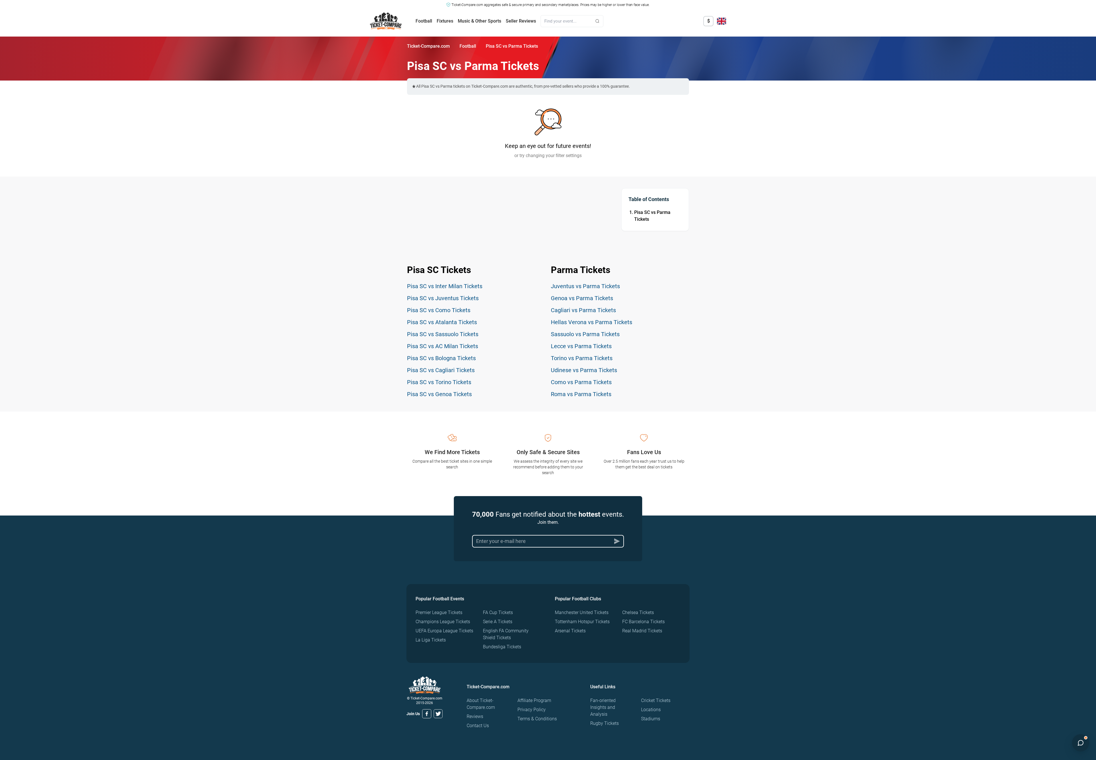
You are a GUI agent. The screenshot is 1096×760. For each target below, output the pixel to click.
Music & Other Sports (479, 21)
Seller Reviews (521, 21)
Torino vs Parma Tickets (582, 358)
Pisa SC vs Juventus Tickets (443, 298)
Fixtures (445, 21)
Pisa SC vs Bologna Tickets (441, 358)
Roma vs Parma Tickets (581, 394)
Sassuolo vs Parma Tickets (585, 334)
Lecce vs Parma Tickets (581, 346)
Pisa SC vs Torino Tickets (439, 382)
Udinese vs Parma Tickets (584, 370)
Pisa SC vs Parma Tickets (652, 216)
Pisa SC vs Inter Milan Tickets (444, 286)
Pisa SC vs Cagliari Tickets (441, 370)
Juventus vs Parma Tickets (585, 286)
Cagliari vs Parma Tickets (583, 310)
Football (424, 21)
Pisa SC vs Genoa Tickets (439, 394)
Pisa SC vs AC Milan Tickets (442, 346)
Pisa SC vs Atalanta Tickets (442, 322)
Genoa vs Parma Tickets (582, 298)
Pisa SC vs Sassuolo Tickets (442, 334)
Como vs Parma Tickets (581, 382)
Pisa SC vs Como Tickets (438, 310)
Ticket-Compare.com (428, 46)
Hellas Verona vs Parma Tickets (591, 322)
